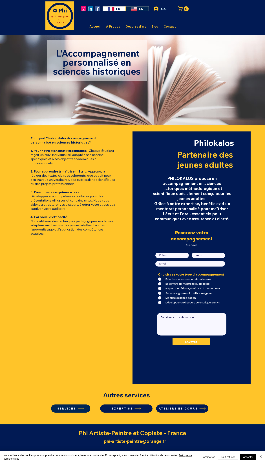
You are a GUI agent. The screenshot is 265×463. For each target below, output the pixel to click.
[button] (184, 8)
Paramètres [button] (208, 457)
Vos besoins (167, 310)
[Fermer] (261, 457)
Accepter (248, 457)
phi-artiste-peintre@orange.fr (135, 441)
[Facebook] (97, 8)
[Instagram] (83, 8)
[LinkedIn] (90, 8)
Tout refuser (228, 457)
